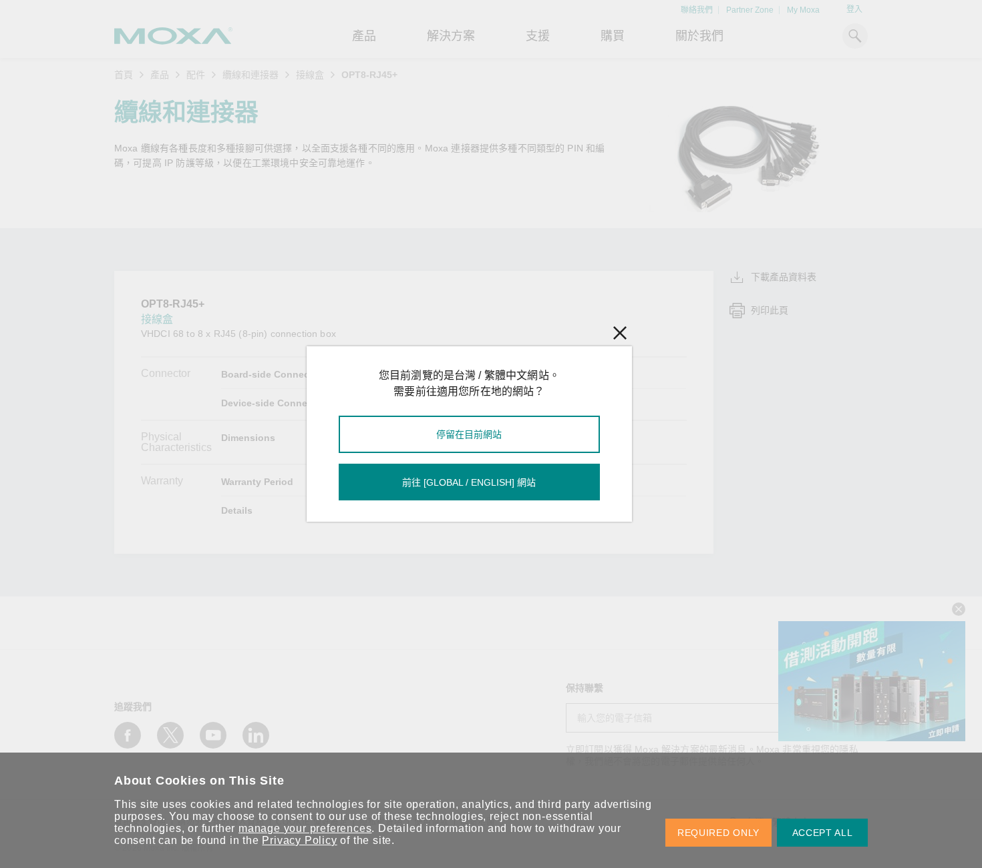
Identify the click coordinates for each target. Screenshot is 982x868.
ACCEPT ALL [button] (822, 832)
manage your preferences (304, 828)
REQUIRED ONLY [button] (718, 832)
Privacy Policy (299, 840)
